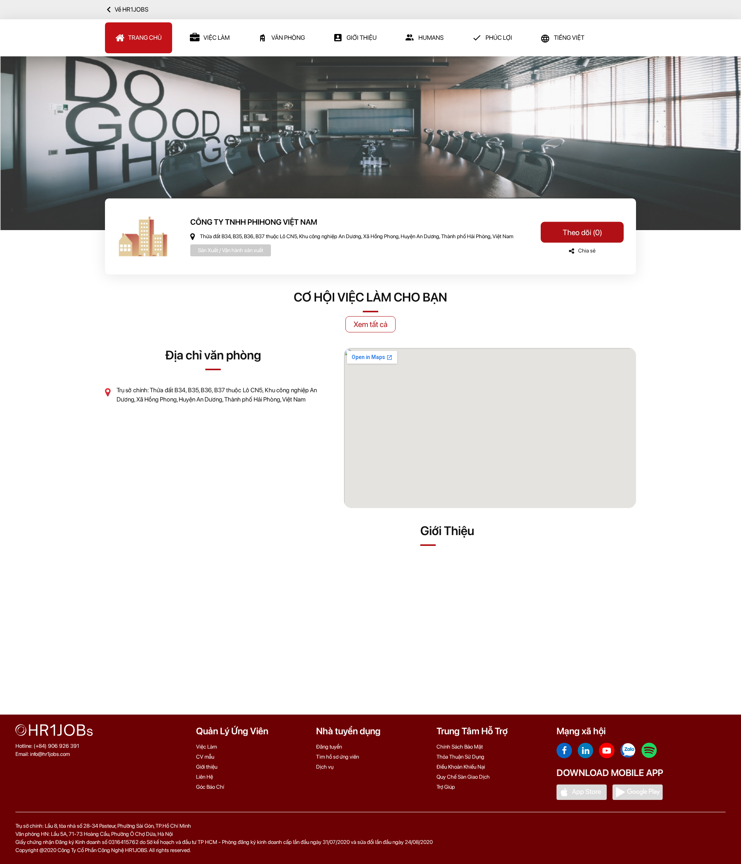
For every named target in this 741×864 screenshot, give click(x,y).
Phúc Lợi (499, 37)
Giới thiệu (206, 767)
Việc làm (216, 37)
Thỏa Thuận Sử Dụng (460, 757)
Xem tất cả (370, 324)
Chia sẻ (587, 250)
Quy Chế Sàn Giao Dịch (463, 777)
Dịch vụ (324, 767)
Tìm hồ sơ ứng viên (337, 757)
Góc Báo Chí (210, 787)
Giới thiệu (362, 37)
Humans (431, 37)
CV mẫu (205, 757)
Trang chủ (145, 37)
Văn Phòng (288, 37)
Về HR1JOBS (132, 9)
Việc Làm (206, 747)
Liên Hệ (204, 777)
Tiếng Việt (569, 37)
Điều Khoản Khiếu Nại (460, 767)
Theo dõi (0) (582, 232)
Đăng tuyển (329, 747)
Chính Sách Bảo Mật (459, 747)
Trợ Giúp (445, 787)
